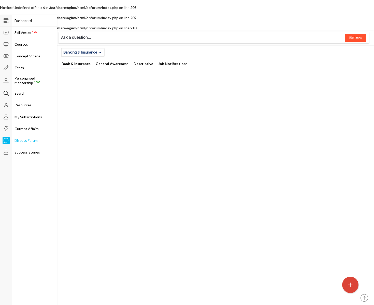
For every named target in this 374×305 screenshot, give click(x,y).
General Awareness (112, 63)
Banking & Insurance (80, 52)
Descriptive (143, 63)
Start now (355, 37)
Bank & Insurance (76, 63)
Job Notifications (173, 63)
